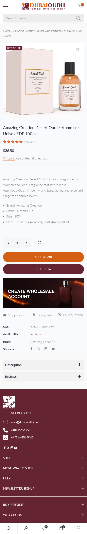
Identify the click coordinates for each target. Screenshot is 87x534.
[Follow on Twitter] (38, 349)
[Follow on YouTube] (53, 349)
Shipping (9, 158)
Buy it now (43, 269)
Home (7, 30)
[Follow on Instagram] (46, 349)
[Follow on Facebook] (31, 349)
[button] (13, 142)
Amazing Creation (42, 341)
